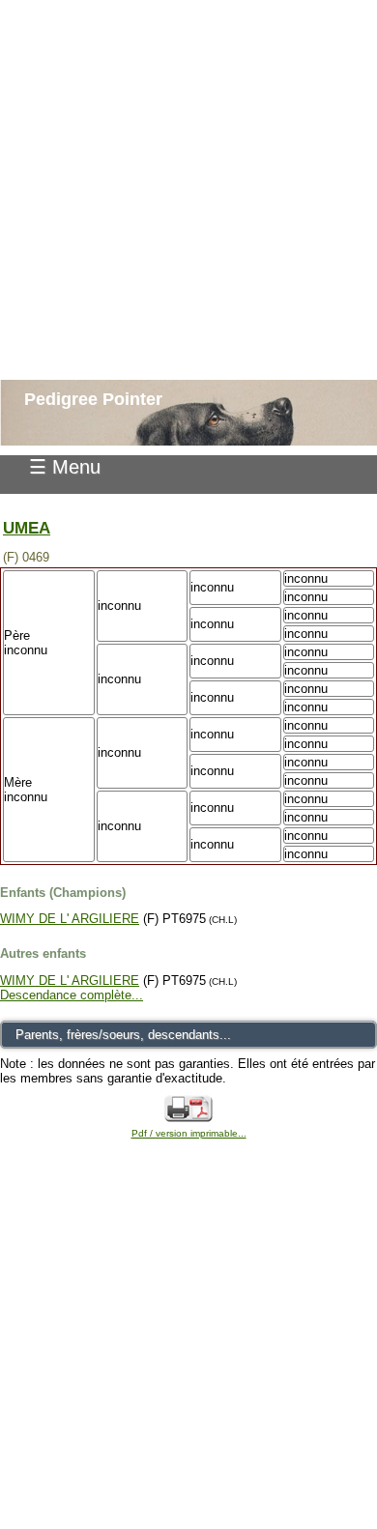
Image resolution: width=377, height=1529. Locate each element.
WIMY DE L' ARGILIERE (69, 918)
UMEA (26, 528)
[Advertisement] (188, 188)
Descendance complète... (71, 995)
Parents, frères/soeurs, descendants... (123, 1034)
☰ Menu (65, 466)
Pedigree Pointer (93, 399)
